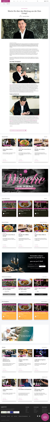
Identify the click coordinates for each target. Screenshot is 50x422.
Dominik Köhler (25, 16)
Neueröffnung (28, 119)
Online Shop (35, 412)
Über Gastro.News (3, 416)
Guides (17, 1)
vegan (35, 233)
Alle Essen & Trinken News (43, 222)
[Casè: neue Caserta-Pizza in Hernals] (25, 142)
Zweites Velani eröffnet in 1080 (40, 235)
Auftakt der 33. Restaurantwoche (6, 360)
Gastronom (35, 408)
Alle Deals (45, 198)
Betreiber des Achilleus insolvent (40, 150)
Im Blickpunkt (37, 385)
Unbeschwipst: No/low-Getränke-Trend (39, 390)
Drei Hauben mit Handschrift (24, 389)
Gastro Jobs (27, 412)
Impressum (8, 416)
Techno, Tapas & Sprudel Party (40, 210)
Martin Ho (8, 3)
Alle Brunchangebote (44, 301)
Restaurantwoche (5, 358)
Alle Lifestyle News (44, 347)
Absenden (42, 266)
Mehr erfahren (5, 160)
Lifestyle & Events (6, 355)
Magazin (14, 1)
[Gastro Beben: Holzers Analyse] (9, 142)
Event (19, 358)
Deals (20, 1)
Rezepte (26, 1)
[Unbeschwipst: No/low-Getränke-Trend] (40, 382)
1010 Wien (36, 147)
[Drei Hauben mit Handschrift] (25, 382)
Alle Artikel (45, 136)
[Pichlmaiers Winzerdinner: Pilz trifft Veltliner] (25, 204)
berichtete (36, 116)
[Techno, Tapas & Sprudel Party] (41, 204)
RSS (29, 416)
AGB (12, 416)
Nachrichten (31, 264)
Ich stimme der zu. (37, 268)
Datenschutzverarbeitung (38, 268)
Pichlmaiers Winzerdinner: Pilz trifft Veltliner (24, 211)
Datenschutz (15, 416)
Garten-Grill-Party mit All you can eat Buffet (9, 211)
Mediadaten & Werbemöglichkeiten (23, 416)
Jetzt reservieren (25, 294)
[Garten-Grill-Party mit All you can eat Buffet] (9, 204)
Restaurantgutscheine (45, 412)
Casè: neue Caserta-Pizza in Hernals (25, 150)
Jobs (23, 1)
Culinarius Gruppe (44, 408)
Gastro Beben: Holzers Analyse (8, 150)
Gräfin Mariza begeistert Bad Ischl (40, 360)
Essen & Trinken (38, 145)
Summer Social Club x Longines (23, 360)
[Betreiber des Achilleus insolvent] (41, 142)
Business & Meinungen (7, 145)
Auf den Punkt (22, 385)
